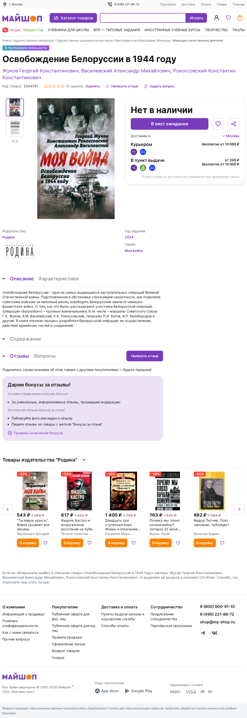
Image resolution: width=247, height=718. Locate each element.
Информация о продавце (23, 614)
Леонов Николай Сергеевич (74, 534)
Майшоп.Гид (33, 30)
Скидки (222, 4)
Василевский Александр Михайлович (125, 71)
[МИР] (175, 691)
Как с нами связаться (20, 632)
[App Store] (107, 691)
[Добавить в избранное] (218, 124)
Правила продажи (67, 637)
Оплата (206, 4)
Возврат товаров (66, 651)
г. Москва (231, 136)
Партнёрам (168, 4)
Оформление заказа (68, 644)
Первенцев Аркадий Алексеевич (33, 534)
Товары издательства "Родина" (39, 460)
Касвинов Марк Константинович (118, 534)
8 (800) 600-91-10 (217, 606)
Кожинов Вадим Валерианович (206, 534)
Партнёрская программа (171, 626)
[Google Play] (138, 691)
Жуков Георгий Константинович (40, 71)
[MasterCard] (202, 692)
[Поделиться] (233, 124)
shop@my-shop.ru (217, 621)
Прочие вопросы (16, 639)
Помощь (239, 4)
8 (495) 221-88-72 (126, 4)
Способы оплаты (115, 626)
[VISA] (190, 692)
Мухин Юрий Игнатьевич (160, 534)
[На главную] (22, 18)
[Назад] (7, 509)
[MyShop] (19, 679)
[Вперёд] (239, 509)
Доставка (188, 4)
